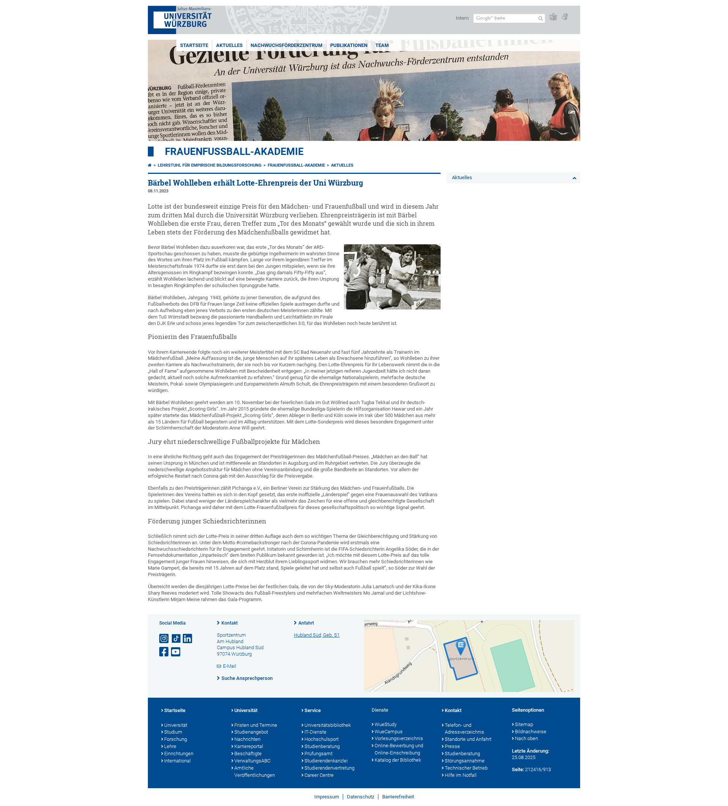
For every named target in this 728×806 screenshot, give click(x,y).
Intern (462, 18)
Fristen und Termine (255, 725)
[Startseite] (150, 165)
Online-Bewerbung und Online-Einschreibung (399, 749)
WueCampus (389, 731)
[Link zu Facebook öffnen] (164, 652)
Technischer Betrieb (466, 768)
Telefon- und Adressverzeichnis (464, 728)
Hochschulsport (321, 739)
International (177, 761)
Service (312, 710)
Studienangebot (251, 732)
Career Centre (319, 775)
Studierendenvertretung (329, 768)
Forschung (175, 739)
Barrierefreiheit (398, 797)
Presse (452, 746)
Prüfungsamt (318, 753)
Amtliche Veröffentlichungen (254, 771)
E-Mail (229, 666)
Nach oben (526, 738)
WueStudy (386, 724)
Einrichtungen (178, 753)
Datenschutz (360, 797)
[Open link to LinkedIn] (188, 638)
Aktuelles (229, 45)
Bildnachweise (530, 731)
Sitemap (524, 724)
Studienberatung (322, 746)
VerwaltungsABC (252, 761)
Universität (175, 725)
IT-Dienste (315, 732)
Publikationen (348, 45)
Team (382, 45)
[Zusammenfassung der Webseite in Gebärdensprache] (565, 17)
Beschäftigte (248, 753)
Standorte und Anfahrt (468, 739)
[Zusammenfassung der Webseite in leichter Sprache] (553, 17)
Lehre (170, 746)
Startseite (194, 45)
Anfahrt (306, 623)
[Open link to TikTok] (176, 638)
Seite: (518, 769)
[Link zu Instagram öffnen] (164, 638)
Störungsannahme (465, 761)
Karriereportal (248, 746)
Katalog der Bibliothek (398, 760)
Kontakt (229, 623)
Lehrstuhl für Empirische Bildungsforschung (210, 165)
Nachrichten (247, 739)
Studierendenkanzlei (326, 761)
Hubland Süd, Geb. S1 (317, 635)
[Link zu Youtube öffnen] (176, 652)
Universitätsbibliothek (327, 725)
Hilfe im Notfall (461, 775)
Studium (173, 732)
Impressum (326, 797)
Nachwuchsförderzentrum (286, 45)
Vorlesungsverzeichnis (399, 738)
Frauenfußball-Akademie (234, 151)
